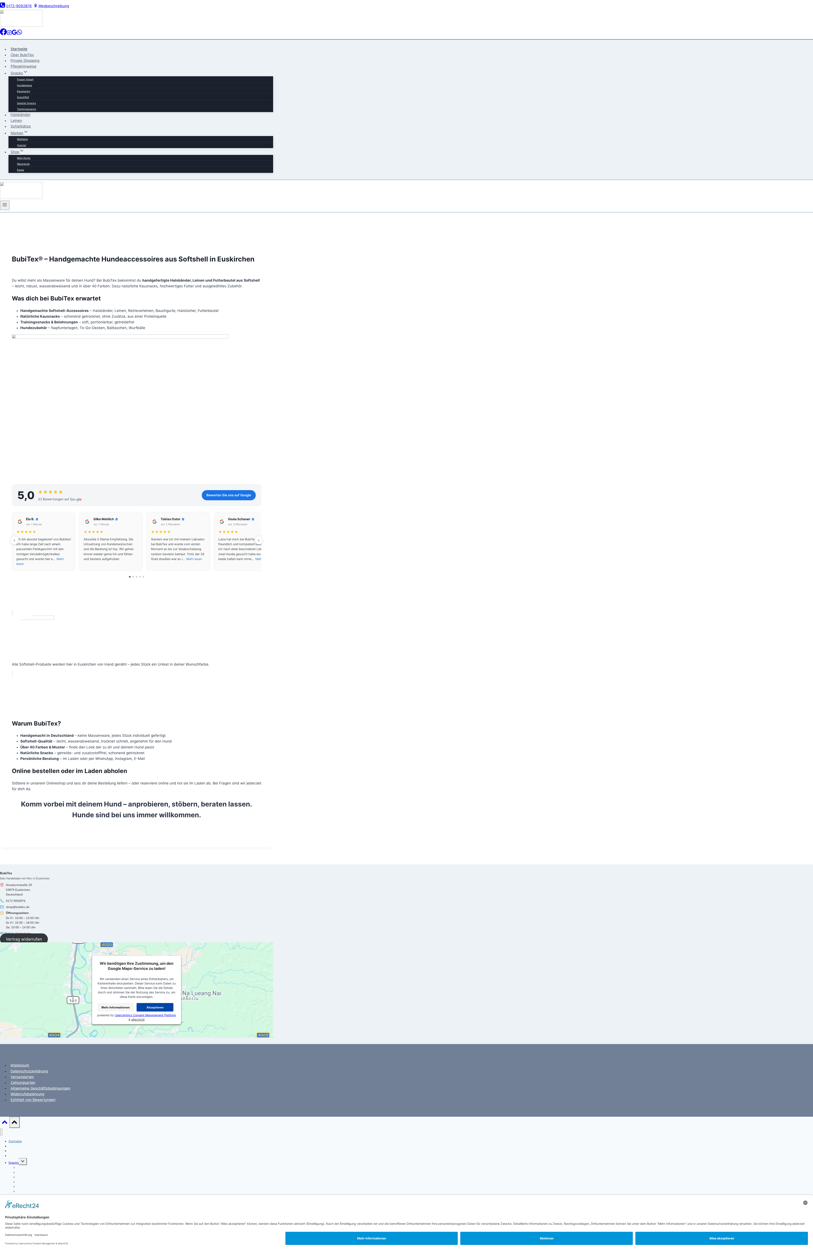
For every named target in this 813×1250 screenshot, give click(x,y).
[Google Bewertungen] (14, 34)
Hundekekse (24, 85)
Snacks (13, 1162)
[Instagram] (9, 34)
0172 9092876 (15, 900)
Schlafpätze (21, 126)
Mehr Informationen (115, 1007)
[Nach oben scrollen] (4, 1123)
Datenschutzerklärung (29, 1071)
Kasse (20, 169)
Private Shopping (25, 60)
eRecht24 (138, 1019)
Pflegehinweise (23, 66)
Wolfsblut (22, 139)
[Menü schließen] (1, 1132)
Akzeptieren (155, 1007)
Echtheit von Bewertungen (33, 1100)
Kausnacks (23, 91)
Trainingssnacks (26, 109)
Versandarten (22, 1077)
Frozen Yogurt (25, 79)
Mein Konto (23, 158)
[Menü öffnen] (5, 205)
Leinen (16, 120)
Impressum (20, 1065)
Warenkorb (23, 163)
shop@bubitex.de (17, 907)
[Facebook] (3, 34)
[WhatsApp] (19, 34)
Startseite (19, 49)
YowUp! (21, 145)
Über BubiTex (22, 55)
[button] (43, 541)
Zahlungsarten (23, 1082)
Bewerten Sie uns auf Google (228, 495)
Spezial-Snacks (26, 103)
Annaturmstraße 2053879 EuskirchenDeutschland (19, 889)
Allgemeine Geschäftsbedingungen (40, 1088)
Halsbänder (20, 115)
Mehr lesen (194, 559)
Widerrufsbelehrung (27, 1094)
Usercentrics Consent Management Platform (145, 1015)
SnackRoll (23, 97)
